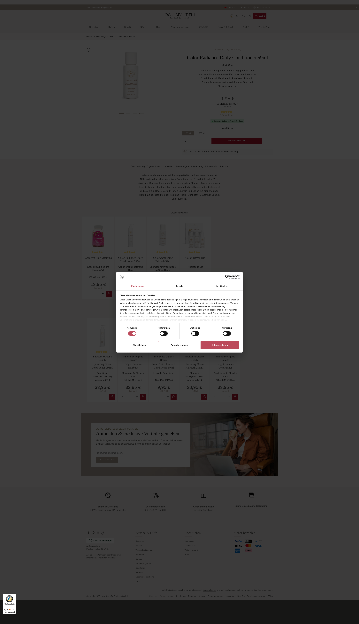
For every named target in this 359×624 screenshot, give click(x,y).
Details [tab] (179, 286)
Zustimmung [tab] (137, 286)
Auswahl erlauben (179, 345)
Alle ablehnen (139, 345)
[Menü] (14, 595)
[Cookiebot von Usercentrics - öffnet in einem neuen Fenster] (227, 277)
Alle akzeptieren (220, 345)
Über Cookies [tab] (221, 286)
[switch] (164, 333)
